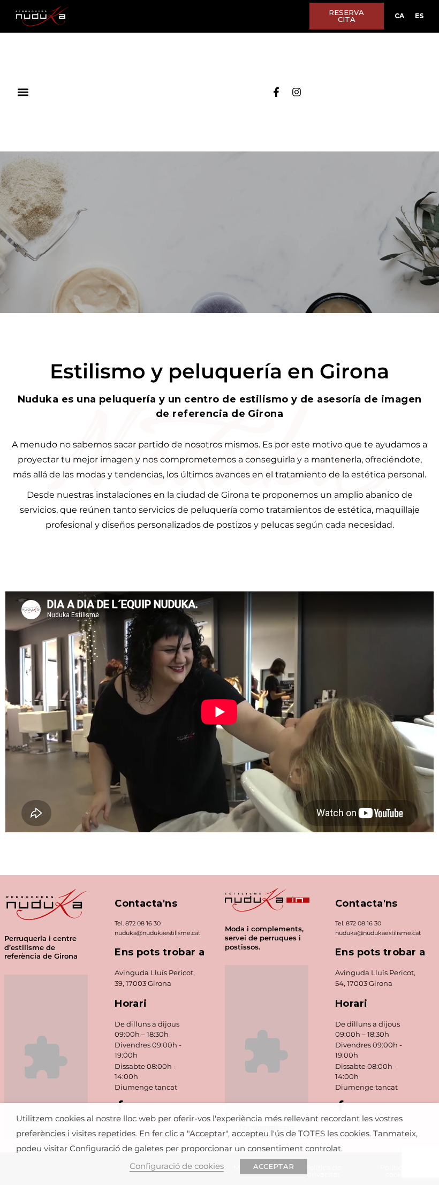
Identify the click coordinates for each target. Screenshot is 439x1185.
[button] (23, 92)
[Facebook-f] (276, 92)
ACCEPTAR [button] (273, 1166)
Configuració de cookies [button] (177, 1166)
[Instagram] (296, 92)
